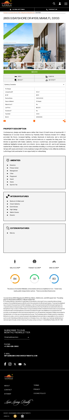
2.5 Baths (51, 76)
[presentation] (65, 65)
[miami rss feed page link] (25, 364)
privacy (37, 389)
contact (8, 390)
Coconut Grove (12, 12)
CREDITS (6, 416)
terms (36, 385)
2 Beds (19, 76)
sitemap (7, 394)
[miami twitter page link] (15, 364)
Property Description (14, 129)
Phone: (11, 345)
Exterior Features (19, 228)
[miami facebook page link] (5, 364)
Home (5, 12)
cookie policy (40, 393)
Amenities (15, 160)
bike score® (54, 268)
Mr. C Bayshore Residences (26, 12)
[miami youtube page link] (20, 364)
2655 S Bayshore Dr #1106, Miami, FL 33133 (31, 18)
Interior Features (19, 196)
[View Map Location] (5, 25)
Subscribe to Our (17, 331)
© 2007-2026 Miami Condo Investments (17, 413)
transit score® (34, 268)
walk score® (15, 268)
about (7, 385)
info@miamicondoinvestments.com (20, 356)
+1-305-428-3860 (11, 346)
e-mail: (20, 355)
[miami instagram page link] (9, 364)
